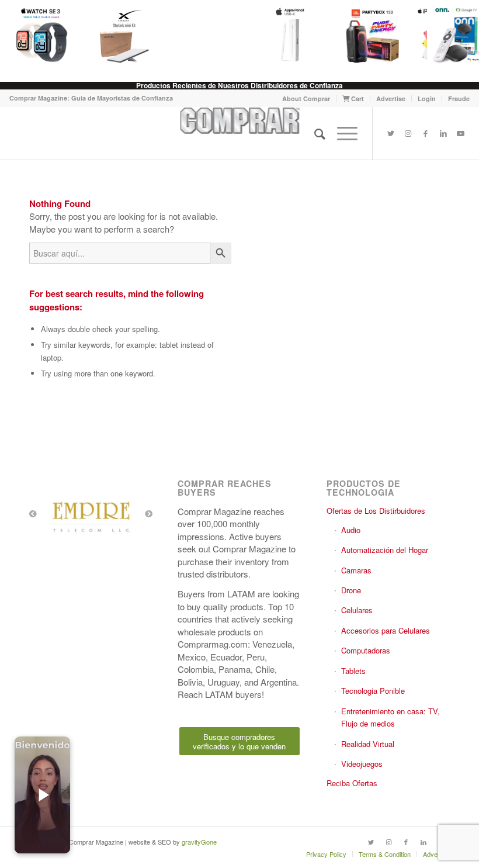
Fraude (459, 98)
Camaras (356, 570)
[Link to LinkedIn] (443, 133)
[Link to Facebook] (426, 133)
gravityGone (199, 841)
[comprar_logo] (239, 133)
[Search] (314, 133)
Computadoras (365, 650)
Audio (350, 529)
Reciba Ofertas (352, 783)
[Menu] (341, 133)
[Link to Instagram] (408, 133)
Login (427, 98)
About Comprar (306, 98)
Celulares (357, 609)
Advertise (390, 98)
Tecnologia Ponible (373, 690)
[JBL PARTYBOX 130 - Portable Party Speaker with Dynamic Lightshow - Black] (372, 35)
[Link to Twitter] (391, 133)
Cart (356, 98)
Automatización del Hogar (384, 549)
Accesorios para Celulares (385, 630)
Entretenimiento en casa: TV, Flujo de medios (390, 717)
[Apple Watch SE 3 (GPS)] (41, 35)
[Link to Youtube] (461, 133)
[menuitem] (306, 98)
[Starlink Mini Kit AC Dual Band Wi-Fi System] (124, 35)
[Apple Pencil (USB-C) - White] (290, 35)
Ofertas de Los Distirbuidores (376, 510)
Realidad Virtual (367, 743)
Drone (351, 590)
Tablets (353, 670)
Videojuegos (362, 763)
